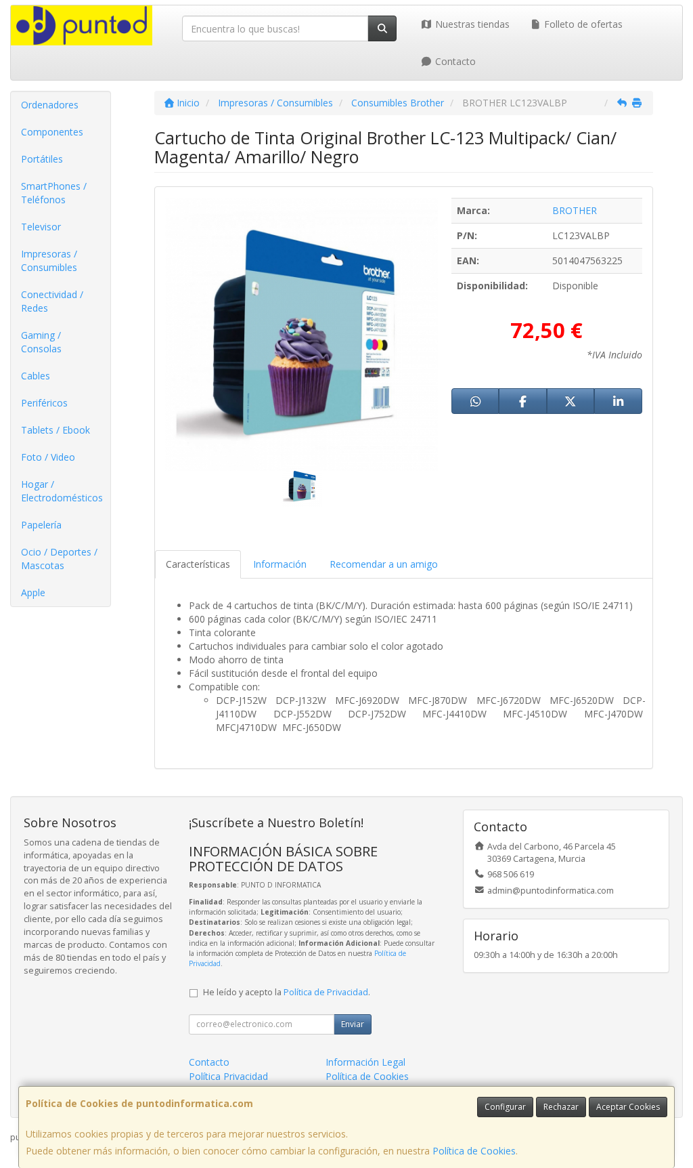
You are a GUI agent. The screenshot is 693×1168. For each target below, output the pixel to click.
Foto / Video (48, 457)
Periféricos (44, 402)
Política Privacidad (228, 1076)
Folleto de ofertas (582, 24)
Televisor (41, 226)
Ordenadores (50, 104)
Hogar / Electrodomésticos (62, 491)
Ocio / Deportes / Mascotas (59, 558)
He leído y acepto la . (286, 992)
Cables (35, 375)
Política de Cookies (474, 1150)
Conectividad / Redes (52, 301)
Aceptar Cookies (628, 1106)
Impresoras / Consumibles (49, 260)
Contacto (454, 61)
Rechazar (561, 1106)
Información (280, 564)
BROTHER (574, 210)
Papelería (41, 524)
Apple (33, 592)
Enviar (352, 1024)
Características (198, 564)
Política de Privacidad (326, 992)
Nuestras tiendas (471, 24)
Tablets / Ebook (55, 429)
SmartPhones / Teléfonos (54, 193)
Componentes (52, 131)
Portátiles (42, 158)
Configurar (505, 1106)
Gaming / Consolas (41, 342)
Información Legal (365, 1062)
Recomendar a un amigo (384, 564)
